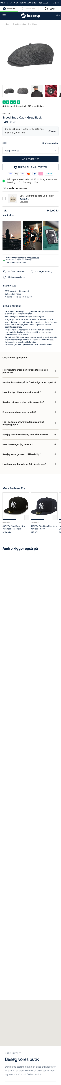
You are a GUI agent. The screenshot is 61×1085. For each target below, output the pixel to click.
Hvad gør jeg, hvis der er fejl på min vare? (24, 464)
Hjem (7, 24)
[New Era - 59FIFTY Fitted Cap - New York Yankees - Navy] (44, 506)
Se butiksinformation (16, 262)
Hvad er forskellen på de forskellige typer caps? (28, 382)
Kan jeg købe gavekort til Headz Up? (22, 454)
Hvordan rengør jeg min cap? (18, 444)
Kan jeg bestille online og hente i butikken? (25, 434)
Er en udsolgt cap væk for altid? (19, 412)
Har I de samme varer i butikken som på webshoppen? (23, 423)
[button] (50, 8)
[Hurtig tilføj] (27, 517)
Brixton (6, 113)
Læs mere (24, 202)
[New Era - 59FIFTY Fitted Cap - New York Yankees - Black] (16, 506)
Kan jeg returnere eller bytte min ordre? (23, 402)
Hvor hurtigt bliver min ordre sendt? (22, 392)
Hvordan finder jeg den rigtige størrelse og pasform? (25, 371)
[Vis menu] (4, 15)
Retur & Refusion (12, 306)
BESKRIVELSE (9, 286)
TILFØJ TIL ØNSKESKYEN (32, 167)
